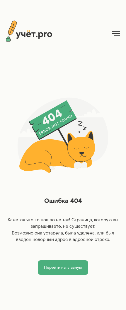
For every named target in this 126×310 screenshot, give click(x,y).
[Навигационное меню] (116, 34)
